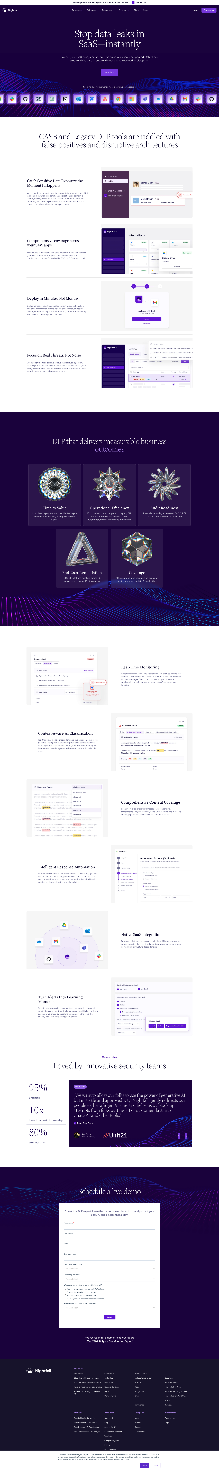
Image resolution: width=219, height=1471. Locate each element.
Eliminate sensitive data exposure (87, 1382)
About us (138, 1418)
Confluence (139, 1405)
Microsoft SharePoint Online (176, 1396)
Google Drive (140, 1391)
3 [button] (135, 1145)
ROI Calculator (110, 1449)
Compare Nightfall (111, 1440)
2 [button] (130, 1145)
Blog (106, 1422)
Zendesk (168, 1405)
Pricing (107, 1445)
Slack (137, 1387)
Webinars (108, 1436)
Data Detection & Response (85, 1422)
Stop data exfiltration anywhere (86, 1378)
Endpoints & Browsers (143, 1378)
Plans (136, 10)
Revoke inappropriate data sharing (88, 1387)
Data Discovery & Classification (86, 1427)
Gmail (137, 1396)
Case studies (109, 1418)
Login (195, 10)
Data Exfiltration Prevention (85, 1418)
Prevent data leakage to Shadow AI (87, 1392)
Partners (138, 1422)
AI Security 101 (110, 1427)
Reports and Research (113, 1431)
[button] (77, 10)
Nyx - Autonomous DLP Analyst (87, 1431)
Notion (167, 1400)
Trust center (139, 1431)
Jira (136, 1400)
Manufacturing (110, 1396)
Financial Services (111, 1387)
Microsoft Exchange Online (176, 1391)
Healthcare (108, 1382)
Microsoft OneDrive (173, 1387)
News (145, 10)
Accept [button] (144, 1465)
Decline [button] (155, 1465)
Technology (109, 1378)
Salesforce (169, 1378)
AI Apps (138, 1382)
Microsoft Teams (171, 1382)
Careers (138, 1427)
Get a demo (209, 10)
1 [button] (125, 1145)
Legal (106, 1391)
